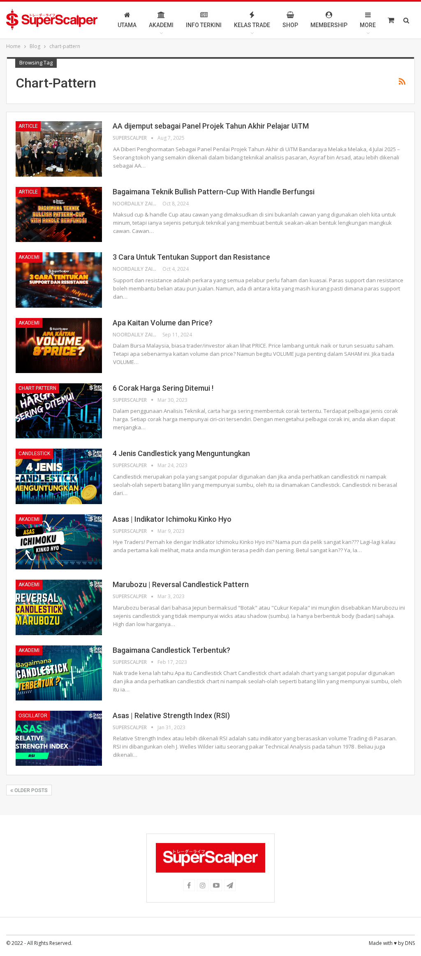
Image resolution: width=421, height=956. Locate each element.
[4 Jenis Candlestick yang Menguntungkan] (59, 476)
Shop (290, 25)
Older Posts (30, 790)
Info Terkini (204, 25)
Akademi (161, 25)
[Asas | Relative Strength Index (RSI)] (59, 738)
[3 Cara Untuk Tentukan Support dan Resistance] (59, 279)
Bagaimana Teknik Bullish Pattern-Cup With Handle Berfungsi (214, 191)
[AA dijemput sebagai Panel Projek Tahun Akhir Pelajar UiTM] (59, 148)
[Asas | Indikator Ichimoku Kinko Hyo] (59, 541)
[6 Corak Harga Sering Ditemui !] (59, 410)
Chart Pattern (37, 388)
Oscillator (33, 716)
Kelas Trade (252, 25)
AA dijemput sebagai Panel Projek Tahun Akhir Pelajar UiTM (211, 126)
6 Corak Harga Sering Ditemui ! (163, 388)
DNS (410, 943)
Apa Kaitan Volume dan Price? (163, 322)
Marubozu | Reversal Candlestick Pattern (181, 584)
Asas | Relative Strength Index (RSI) (171, 715)
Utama (127, 25)
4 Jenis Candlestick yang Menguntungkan (181, 453)
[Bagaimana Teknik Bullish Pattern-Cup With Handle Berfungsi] (59, 214)
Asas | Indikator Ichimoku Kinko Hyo (172, 519)
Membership (328, 25)
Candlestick (34, 453)
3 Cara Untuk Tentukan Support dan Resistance (191, 257)
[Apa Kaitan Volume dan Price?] (59, 345)
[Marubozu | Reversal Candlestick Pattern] (59, 607)
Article (28, 126)
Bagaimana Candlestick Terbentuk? (171, 650)
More (368, 25)
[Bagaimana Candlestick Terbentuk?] (59, 672)
